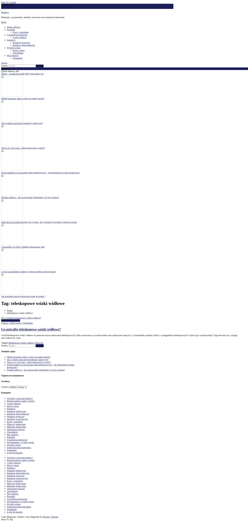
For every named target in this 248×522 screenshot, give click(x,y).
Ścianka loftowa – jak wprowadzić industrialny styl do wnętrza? (30, 197)
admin (30, 323)
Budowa (5, 12)
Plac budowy (13, 55)
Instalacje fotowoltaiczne (24, 45)
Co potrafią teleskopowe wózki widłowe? (31, 329)
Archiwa (5, 387)
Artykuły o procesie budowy (20, 398)
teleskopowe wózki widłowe (21, 343)
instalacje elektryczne (16, 411)
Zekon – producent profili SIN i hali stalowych (22, 74)
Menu (3, 22)
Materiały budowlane (16, 427)
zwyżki (12, 7)
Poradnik (11, 29)
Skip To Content (8, 2)
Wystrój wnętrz (14, 48)
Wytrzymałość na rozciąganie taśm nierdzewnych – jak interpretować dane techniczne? (40, 173)
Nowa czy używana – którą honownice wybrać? (23, 148)
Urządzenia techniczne (17, 35)
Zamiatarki (17, 58)
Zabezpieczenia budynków (19, 447)
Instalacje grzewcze (21, 42)
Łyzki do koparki (15, 453)
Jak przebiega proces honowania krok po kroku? (23, 296)
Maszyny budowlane (10, 320)
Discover (39, 343)
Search (4, 63)
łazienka (5, 7)
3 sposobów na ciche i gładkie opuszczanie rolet (23, 247)
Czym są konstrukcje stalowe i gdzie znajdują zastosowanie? (28, 271)
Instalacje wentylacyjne (17, 419)
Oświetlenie (18, 53)
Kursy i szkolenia (20, 32)
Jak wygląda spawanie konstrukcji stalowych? (22, 123)
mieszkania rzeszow (16, 429)
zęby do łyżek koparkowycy (42, 7)
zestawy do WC (22, 7)
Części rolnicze (19, 37)
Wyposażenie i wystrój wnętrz (20, 442)
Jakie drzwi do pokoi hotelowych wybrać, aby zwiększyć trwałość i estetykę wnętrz (39, 222)
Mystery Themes (50, 517)
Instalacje (11, 40)
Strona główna (13, 27)
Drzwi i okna (19, 50)
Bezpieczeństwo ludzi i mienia (20, 401)
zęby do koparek (62, 7)
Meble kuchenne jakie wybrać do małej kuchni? (22, 98)
